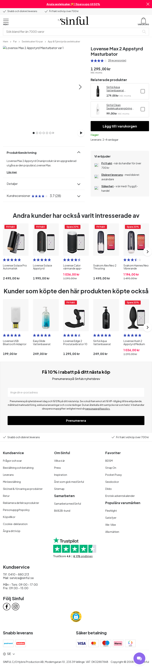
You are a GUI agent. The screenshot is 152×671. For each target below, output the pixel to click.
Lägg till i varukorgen (120, 126)
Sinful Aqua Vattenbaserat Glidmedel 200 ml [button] (117, 88)
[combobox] (72, 31)
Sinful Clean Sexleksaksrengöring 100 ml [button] (119, 106)
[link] (5, 41)
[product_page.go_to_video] (81, 133)
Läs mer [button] (12, 172)
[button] (147, 4)
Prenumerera (76, 420)
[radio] (92, 60)
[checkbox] (143, 91)
